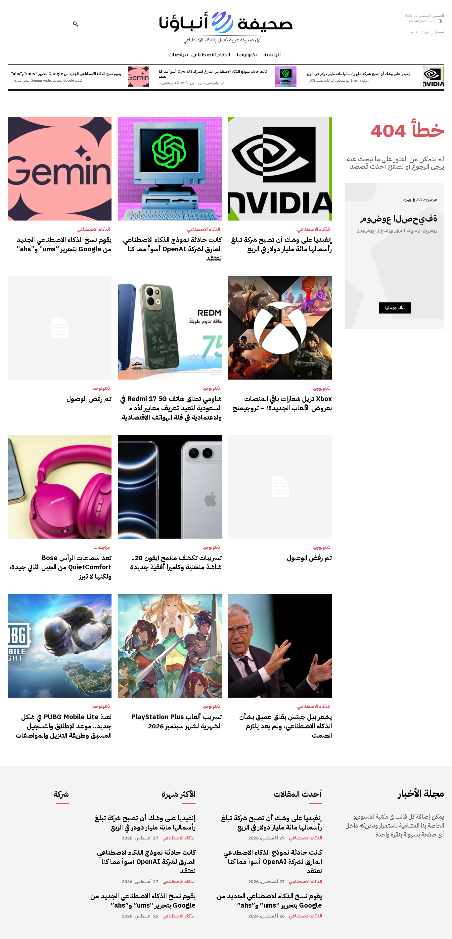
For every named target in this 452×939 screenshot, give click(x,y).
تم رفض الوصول (89, 399)
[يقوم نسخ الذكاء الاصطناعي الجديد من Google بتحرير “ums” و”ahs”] (138, 77)
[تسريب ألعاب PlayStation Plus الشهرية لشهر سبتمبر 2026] (170, 646)
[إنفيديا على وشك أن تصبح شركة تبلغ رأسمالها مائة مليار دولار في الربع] (433, 77)
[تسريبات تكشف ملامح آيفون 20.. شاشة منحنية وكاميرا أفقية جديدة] (170, 487)
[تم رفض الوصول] (60, 328)
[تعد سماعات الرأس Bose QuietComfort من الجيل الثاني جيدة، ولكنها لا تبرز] (60, 487)
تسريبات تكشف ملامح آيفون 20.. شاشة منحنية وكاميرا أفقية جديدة (176, 562)
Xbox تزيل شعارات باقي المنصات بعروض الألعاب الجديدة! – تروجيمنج (282, 403)
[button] (75, 24)
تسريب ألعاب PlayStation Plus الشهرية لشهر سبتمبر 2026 (176, 721)
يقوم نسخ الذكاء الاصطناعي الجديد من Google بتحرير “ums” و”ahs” (66, 73)
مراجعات (101, 547)
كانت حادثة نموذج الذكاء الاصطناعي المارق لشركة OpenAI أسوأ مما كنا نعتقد (213, 73)
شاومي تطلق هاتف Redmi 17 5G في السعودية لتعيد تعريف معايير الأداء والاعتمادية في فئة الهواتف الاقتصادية (171, 408)
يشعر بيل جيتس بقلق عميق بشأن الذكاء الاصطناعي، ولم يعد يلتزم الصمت (285, 726)
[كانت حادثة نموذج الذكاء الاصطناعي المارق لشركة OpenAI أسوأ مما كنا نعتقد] (285, 77)
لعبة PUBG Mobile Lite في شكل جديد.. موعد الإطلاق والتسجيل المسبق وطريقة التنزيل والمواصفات (64, 726)
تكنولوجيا (321, 388)
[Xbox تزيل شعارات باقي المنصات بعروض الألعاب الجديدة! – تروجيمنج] (280, 328)
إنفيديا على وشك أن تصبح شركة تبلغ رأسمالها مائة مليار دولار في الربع (358, 73)
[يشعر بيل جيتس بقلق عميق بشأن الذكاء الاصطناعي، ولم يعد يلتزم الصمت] (280, 646)
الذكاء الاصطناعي (313, 229)
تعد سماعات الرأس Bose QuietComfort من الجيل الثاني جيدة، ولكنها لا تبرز (60, 567)
